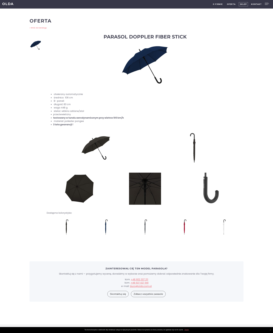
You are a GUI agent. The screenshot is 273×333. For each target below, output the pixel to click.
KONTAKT (256, 4)
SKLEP (243, 4)
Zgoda (186, 330)
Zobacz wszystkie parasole (148, 294)
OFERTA (231, 4)
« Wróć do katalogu (38, 27)
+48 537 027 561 (140, 282)
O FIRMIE (218, 4)
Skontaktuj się (118, 294)
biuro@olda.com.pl (141, 286)
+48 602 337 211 (139, 279)
